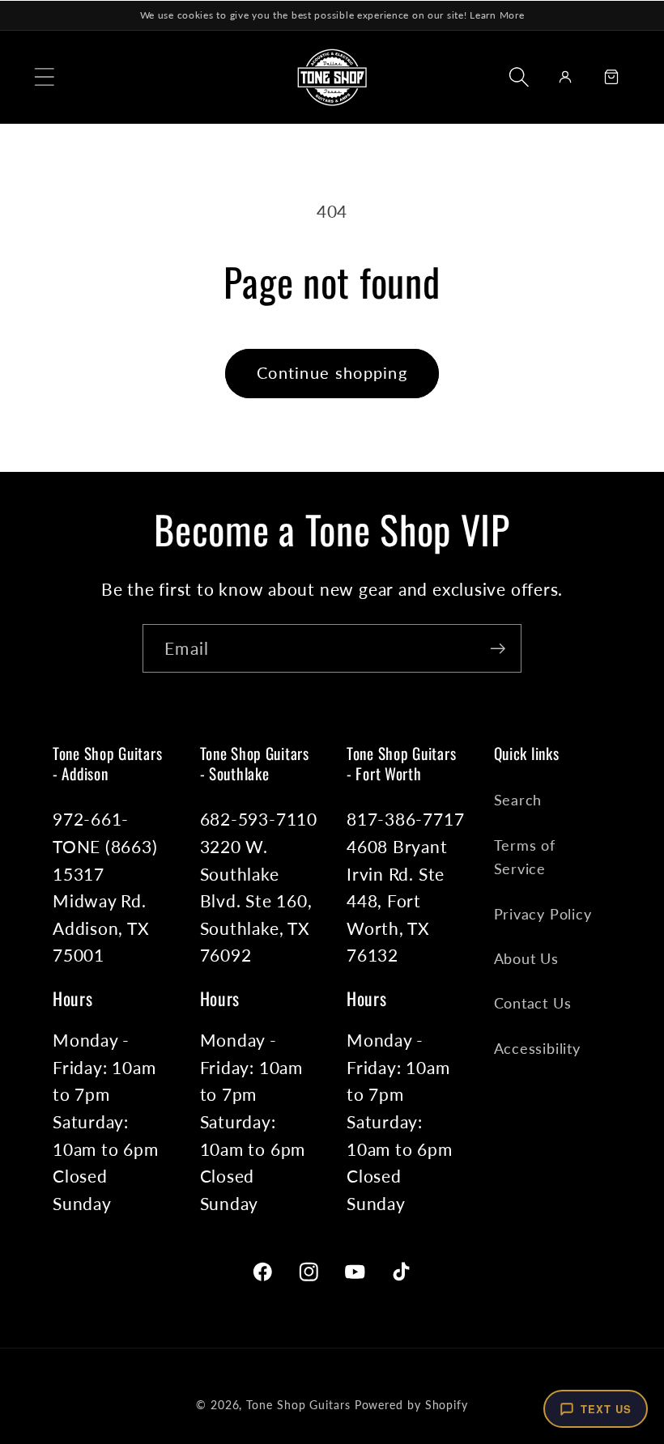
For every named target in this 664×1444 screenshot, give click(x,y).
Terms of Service (524, 856)
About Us (526, 958)
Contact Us (533, 1003)
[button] (44, 76)
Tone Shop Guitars (298, 1405)
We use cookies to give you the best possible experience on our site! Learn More (332, 15)
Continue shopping (332, 372)
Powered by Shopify (411, 1405)
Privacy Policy (543, 914)
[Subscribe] (498, 648)
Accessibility (537, 1048)
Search (518, 800)
